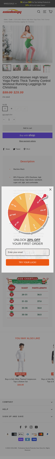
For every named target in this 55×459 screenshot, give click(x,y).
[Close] (50, 189)
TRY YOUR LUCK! (27, 262)
